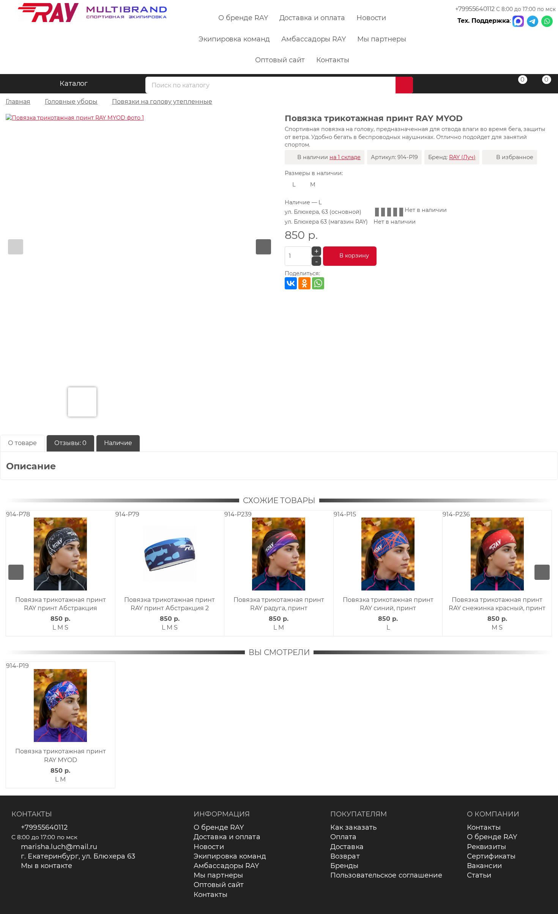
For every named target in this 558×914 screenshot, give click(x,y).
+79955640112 (475, 9)
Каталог (74, 83)
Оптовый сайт (279, 60)
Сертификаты (491, 856)
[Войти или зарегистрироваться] (493, 84)
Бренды (344, 866)
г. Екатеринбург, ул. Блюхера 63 (78, 856)
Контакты (333, 60)
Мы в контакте (46, 866)
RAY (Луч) (462, 157)
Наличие (118, 443)
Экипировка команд (234, 39)
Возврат (345, 856)
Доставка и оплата (312, 18)
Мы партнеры (381, 39)
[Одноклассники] (304, 283)
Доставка (347, 847)
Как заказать (353, 827)
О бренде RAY (243, 18)
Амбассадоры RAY (313, 39)
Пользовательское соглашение (386, 875)
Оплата (343, 837)
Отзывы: (70, 443)
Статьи (479, 875)
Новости (371, 18)
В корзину (354, 255)
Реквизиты (486, 847)
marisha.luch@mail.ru (59, 847)
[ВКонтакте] (291, 283)
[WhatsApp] (318, 283)
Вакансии (484, 866)
